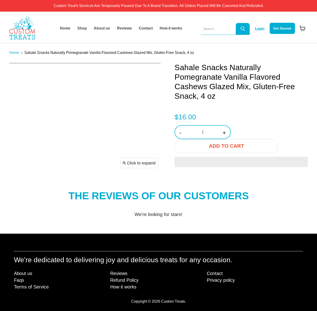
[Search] (243, 29)
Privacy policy (221, 280)
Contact (146, 28)
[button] (241, 162)
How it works (171, 28)
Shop (82, 28)
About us (102, 28)
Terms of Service (31, 286)
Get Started (282, 28)
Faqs (19, 280)
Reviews (124, 28)
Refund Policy (124, 280)
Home (65, 28)
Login (259, 28)
